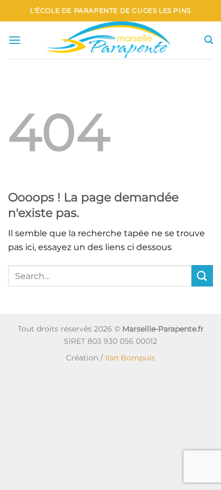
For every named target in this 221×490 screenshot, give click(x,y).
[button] (14, 40)
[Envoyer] (202, 275)
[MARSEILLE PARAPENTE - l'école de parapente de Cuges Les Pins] (112, 40)
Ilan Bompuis (130, 358)
